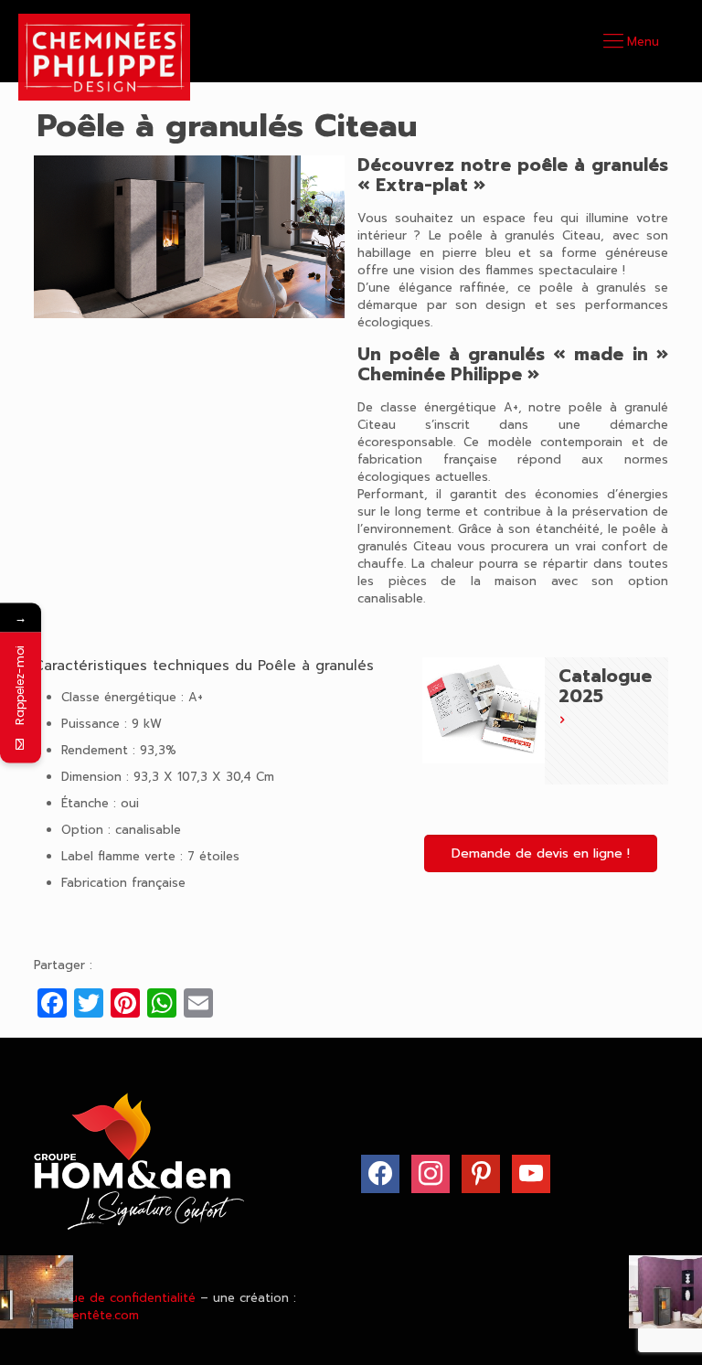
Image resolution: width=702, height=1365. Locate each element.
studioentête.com (86, 1315)
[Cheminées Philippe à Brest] (104, 57)
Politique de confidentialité (115, 1297)
